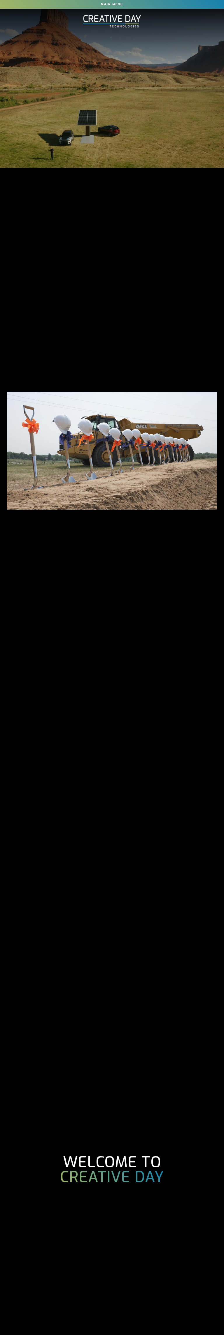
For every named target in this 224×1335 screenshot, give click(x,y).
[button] (112, 4)
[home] (112, 21)
